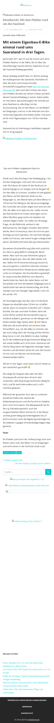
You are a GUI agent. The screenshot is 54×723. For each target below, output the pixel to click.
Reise (19, 453)
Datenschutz (27, 713)
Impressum (27, 707)
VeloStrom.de (33, 719)
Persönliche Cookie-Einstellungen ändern (27, 700)
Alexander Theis (35, 29)
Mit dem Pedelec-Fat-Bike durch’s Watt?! (32, 463)
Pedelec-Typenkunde (13, 460)
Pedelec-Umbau (9, 453)
